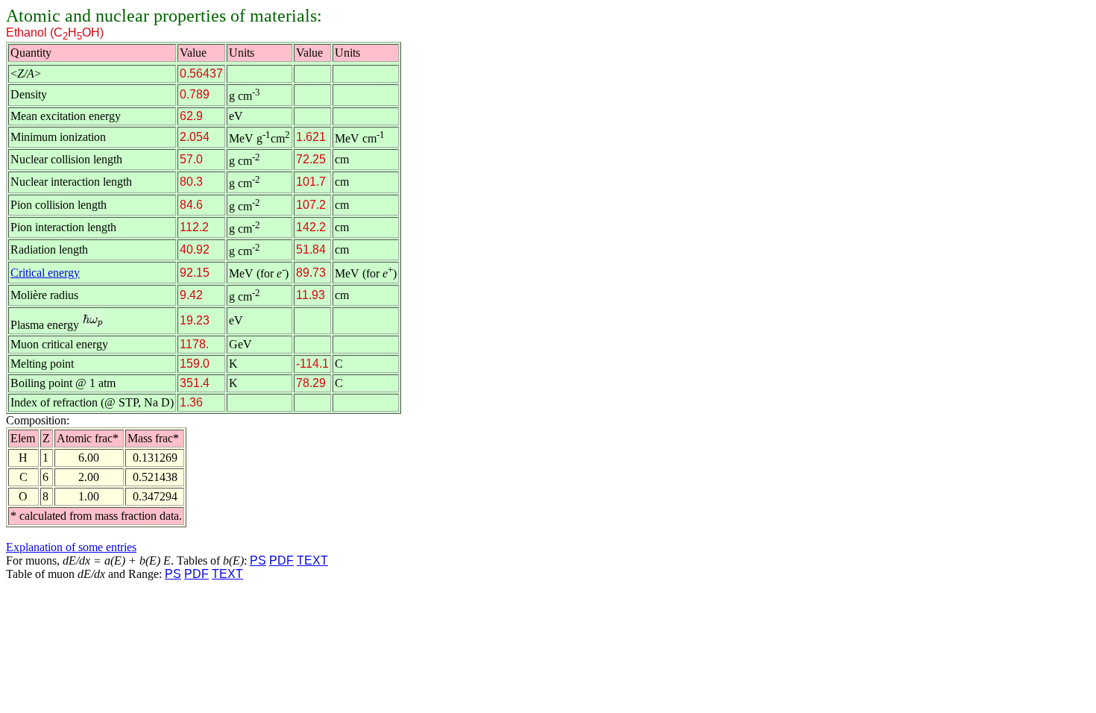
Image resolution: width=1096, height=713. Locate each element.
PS (258, 560)
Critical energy (45, 272)
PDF (281, 560)
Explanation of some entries (71, 547)
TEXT (312, 560)
